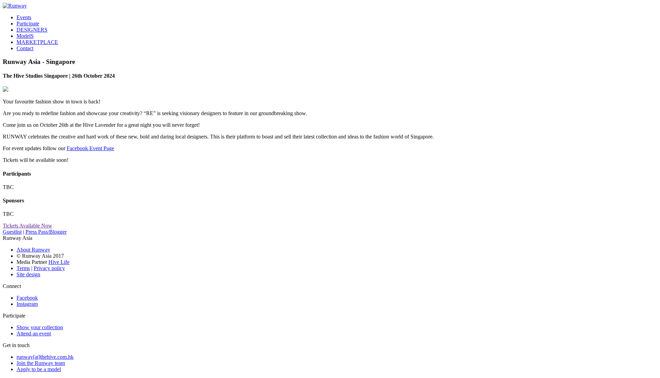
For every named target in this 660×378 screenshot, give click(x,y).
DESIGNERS (31, 30)
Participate (27, 23)
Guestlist (12, 232)
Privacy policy (49, 268)
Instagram (27, 304)
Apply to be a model (38, 369)
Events (23, 17)
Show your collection (39, 327)
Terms (23, 268)
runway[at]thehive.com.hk (45, 357)
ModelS (25, 36)
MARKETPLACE (37, 42)
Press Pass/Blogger (46, 232)
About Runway (33, 250)
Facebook (27, 298)
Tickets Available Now (27, 226)
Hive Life (58, 262)
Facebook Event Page (90, 148)
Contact (24, 48)
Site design (28, 274)
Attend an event (33, 333)
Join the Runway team (40, 363)
